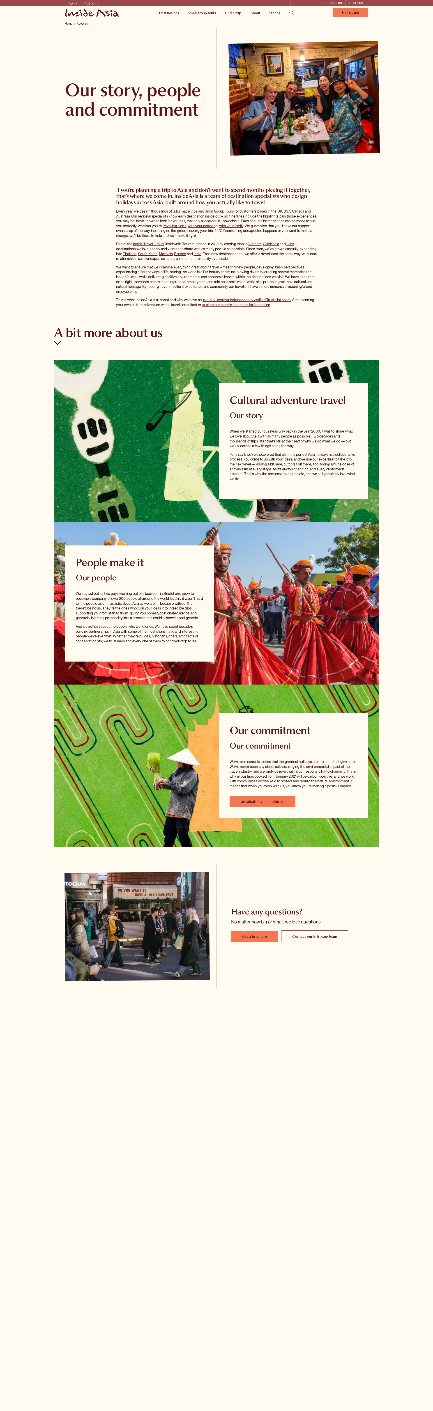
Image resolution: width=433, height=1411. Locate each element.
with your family (231, 226)
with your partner (201, 226)
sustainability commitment (262, 801)
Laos (290, 244)
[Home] (92, 12)
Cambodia (271, 244)
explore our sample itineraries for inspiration (236, 305)
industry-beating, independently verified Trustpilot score (247, 300)
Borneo (180, 254)
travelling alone (175, 226)
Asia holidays (318, 454)
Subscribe (335, 3)
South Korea (148, 254)
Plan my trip (350, 13)
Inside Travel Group (148, 244)
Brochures (357, 3)
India (197, 254)
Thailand (129, 254)
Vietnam (254, 244)
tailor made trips (185, 211)
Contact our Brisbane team (314, 936)
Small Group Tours (219, 211)
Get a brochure (254, 936)
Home (68, 23)
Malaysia (166, 254)
